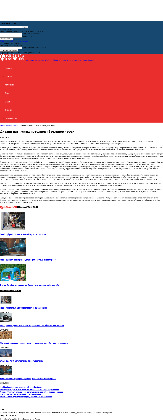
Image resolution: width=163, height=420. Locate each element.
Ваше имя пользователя (31, 34)
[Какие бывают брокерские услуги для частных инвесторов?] (13, 255)
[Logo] (6, 60)
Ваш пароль (27, 36)
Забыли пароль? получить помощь (14, 41)
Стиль (7, 93)
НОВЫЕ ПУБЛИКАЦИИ (27, 207)
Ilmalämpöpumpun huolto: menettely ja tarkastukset (23, 234)
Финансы (8, 110)
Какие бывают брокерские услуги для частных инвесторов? (28, 259)
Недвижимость (11, 118)
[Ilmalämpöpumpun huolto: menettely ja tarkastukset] (13, 230)
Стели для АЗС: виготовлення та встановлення (21, 361)
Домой (2, 125)
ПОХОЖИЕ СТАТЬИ (8, 207)
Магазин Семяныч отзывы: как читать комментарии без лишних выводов (34, 343)
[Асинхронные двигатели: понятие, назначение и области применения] (6, 321)
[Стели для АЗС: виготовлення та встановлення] (6, 356)
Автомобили (9, 85)
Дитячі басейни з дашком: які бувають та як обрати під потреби (29, 285)
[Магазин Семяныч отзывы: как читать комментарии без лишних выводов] (6, 339)
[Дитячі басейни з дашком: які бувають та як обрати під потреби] (13, 281)
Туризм (7, 101)
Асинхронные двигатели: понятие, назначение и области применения (32, 325)
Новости (8, 68)
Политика (8, 76)
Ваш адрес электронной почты (34, 48)
